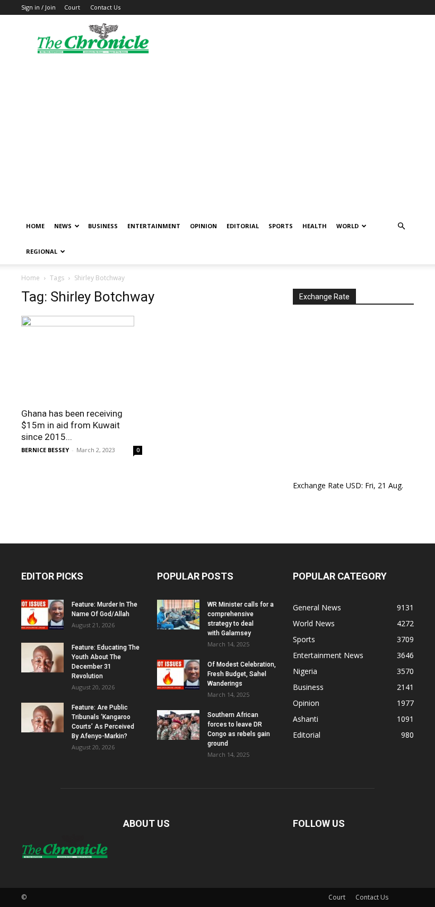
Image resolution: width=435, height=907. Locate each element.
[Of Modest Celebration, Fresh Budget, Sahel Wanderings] (178, 674)
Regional (41, 251)
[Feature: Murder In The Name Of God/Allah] (42, 614)
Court (72, 7)
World (347, 226)
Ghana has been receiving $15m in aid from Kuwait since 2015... (72, 425)
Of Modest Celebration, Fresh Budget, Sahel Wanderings (241, 674)
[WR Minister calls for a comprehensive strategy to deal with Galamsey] (178, 614)
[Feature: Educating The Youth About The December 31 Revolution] (42, 657)
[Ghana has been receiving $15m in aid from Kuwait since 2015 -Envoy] (81, 358)
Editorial (243, 226)
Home (35, 226)
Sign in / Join (38, 7)
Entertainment (153, 226)
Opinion (203, 226)
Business (103, 226)
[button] (401, 226)
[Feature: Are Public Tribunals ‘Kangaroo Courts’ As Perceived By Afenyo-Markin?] (42, 717)
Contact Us (105, 7)
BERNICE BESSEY (45, 450)
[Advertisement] (217, 133)
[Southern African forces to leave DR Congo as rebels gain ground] (178, 725)
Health (314, 226)
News (63, 226)
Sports (280, 226)
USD (353, 485)
